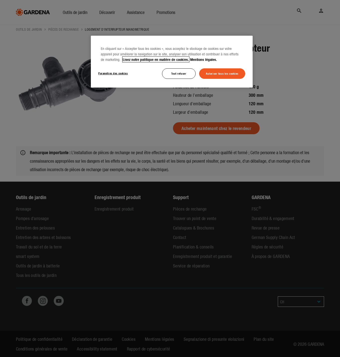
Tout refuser (178, 73)
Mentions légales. (203, 59)
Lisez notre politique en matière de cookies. (156, 59)
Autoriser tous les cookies (222, 73)
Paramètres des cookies (113, 73)
